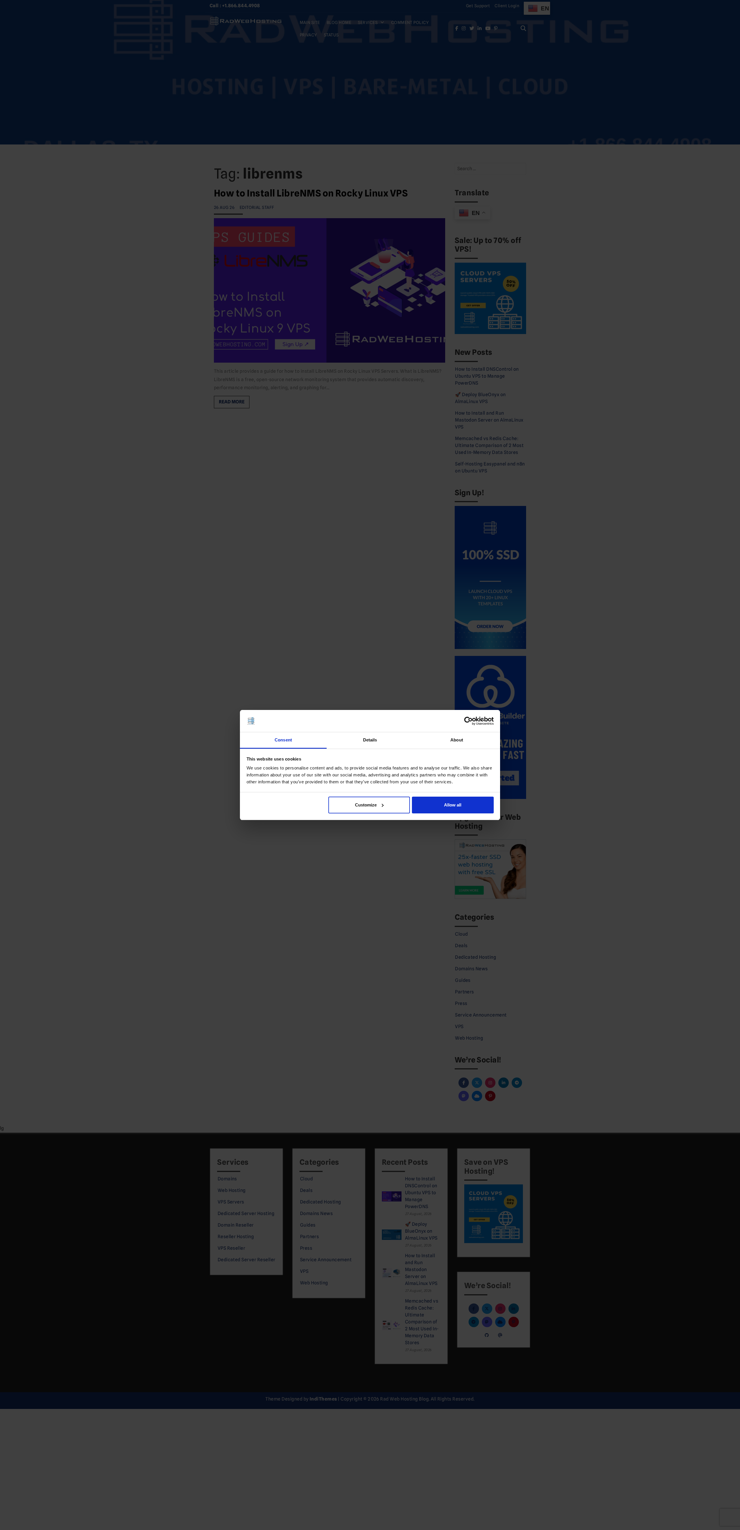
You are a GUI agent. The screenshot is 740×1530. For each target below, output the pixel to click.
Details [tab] (370, 739)
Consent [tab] (283, 739)
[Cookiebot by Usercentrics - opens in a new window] (468, 721)
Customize (366, 804)
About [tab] (456, 739)
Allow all (452, 804)
